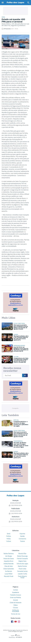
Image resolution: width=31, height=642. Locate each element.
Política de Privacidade (15, 610)
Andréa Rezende (8, 563)
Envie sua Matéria (15, 597)
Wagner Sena (22, 561)
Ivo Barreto (8, 571)
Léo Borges (8, 556)
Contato (15, 590)
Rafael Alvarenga (22, 556)
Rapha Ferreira (22, 566)
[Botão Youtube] (15, 622)
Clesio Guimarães (8, 569)
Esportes (22, 533)
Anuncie (15, 600)
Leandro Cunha (22, 574)
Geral (8, 533)
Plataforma (12, 637)
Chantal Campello (22, 558)
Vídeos (15, 605)
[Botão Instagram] (19, 622)
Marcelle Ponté (8, 576)
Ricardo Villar (22, 553)
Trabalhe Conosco (15, 595)
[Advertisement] (15, 11)
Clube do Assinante (15, 602)
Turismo (22, 541)
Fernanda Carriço (22, 571)
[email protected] (15, 503)
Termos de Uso (15, 614)
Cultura (8, 541)
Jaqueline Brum (8, 561)
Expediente (15, 592)
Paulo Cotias (22, 569)
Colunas (15, 607)
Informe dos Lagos (22, 563)
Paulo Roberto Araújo (22, 576)
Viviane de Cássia (8, 558)
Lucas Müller (8, 574)
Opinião (22, 536)
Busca (28, 3)
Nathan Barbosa (9, 553)
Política (8, 536)
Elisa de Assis (9, 566)
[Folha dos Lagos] (15, 2)
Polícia (9, 538)
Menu (3, 3)
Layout (13, 635)
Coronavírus (22, 538)
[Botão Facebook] (12, 622)
